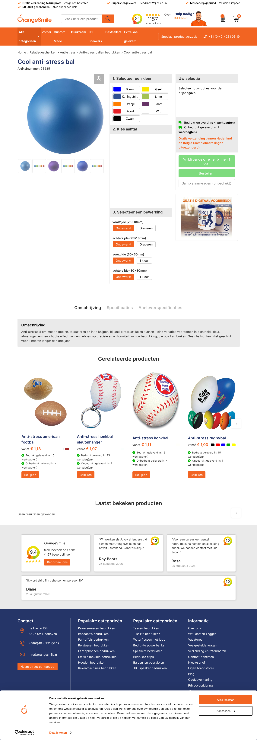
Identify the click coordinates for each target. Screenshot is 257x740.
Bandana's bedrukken (93, 634)
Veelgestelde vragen (202, 645)
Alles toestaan (225, 699)
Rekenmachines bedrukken (97, 668)
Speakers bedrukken (147, 651)
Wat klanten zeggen (202, 634)
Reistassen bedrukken (93, 645)
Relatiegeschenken (43, 52)
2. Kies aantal (125, 129)
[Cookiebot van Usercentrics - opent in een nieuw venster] (24, 732)
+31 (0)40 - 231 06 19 (224, 36)
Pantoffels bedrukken (93, 639)
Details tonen (58, 732)
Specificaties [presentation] (120, 307)
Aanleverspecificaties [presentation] (160, 307)
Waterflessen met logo (149, 639)
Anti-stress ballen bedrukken (99, 52)
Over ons (194, 628)
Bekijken (30, 475)
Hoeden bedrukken (91, 662)
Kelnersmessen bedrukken (96, 628)
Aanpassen (223, 710)
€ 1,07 (87, 449)
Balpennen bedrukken (148, 662)
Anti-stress (67, 52)
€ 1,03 (198, 444)
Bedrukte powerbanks (148, 645)
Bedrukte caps (143, 657)
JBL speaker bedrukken (150, 668)
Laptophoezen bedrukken (96, 651)
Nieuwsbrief (196, 662)
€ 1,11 (141, 444)
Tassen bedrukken (146, 628)
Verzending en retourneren (207, 651)
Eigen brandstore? (201, 668)
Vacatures (195, 639)
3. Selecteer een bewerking (138, 212)
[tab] (87, 307)
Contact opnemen (201, 657)
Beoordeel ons (57, 562)
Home (21, 52)
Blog (191, 674)
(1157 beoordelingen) (58, 554)
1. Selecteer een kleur (132, 78)
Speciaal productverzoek (179, 36)
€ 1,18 (31, 449)
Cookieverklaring (200, 679)
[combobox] (81, 18)
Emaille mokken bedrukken (97, 657)
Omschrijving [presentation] (87, 307)
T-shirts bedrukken (146, 634)
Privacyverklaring (200, 685)
